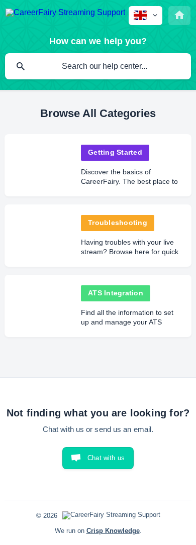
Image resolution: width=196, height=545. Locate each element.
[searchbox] (98, 66)
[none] (65, 14)
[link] (98, 165)
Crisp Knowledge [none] (113, 530)
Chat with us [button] (106, 458)
